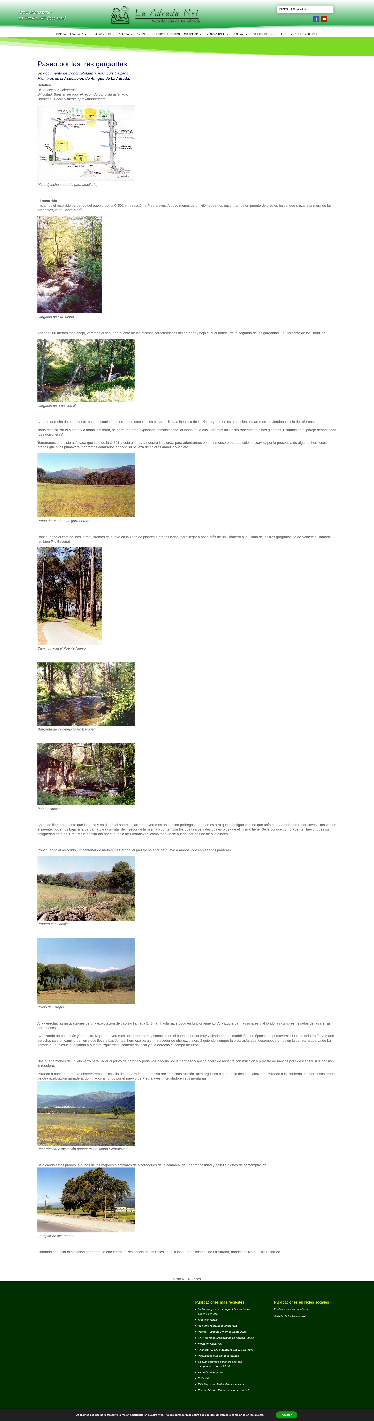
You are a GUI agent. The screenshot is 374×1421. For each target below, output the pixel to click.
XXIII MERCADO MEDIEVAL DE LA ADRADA (225, 1349)
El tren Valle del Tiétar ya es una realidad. (223, 1390)
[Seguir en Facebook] (316, 19)
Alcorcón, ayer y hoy (210, 1372)
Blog (283, 34)
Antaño (141, 34)
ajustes (258, 1415)
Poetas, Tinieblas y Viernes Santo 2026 (222, 1331)
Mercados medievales (304, 34)
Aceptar (287, 1415)
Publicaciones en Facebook (291, 1309)
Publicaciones (262, 34)
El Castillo (204, 1378)
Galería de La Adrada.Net (290, 1316)
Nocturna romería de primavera (217, 1325)
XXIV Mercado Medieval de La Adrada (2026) (226, 1337)
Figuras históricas (167, 34)
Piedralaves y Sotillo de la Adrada (218, 1355)
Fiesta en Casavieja (210, 1343)
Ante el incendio (208, 1319)
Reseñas (238, 34)
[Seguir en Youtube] (324, 19)
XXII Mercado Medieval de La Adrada (221, 1384)
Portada (60, 34)
